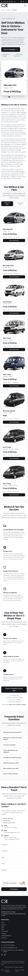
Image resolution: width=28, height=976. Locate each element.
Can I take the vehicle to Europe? (12, 757)
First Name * (4, 844)
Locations (8, 10)
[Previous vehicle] (1, 78)
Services (3, 924)
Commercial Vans (20, 203)
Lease (2, 927)
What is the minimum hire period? (12, 732)
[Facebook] (23, 1)
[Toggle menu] (25, 5)
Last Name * (4, 851)
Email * (3, 857)
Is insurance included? (9, 745)
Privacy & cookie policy (19, 970)
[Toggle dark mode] (26, 1)
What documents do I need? (11, 763)
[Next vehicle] (26, 78)
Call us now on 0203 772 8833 (17, 704)
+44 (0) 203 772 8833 (10, 827)
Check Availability (9, 49)
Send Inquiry (14, 889)
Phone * (3, 863)
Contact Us (4, 937)
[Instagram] (21, 1)
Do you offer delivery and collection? (10, 751)
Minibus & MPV (7, 203)
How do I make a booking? (10, 774)
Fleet (2, 929)
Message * (4, 870)
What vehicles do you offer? (11, 768)
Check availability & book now (14, 689)
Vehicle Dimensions (6, 935)
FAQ (2, 970)
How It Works (4, 931)
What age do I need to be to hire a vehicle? (12, 738)
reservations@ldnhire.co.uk (12, 832)
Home (2, 10)
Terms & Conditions (7, 970)
